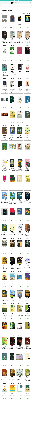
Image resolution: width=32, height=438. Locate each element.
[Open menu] (1, 3)
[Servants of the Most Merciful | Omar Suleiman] (19, 130)
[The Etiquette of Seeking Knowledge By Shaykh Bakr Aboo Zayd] (27, 308)
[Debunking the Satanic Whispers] (27, 99)
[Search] (30, 5)
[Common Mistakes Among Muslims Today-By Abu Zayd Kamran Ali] (12, 67)
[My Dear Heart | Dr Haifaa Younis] (12, 130)
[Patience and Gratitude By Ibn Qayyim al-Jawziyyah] (12, 372)
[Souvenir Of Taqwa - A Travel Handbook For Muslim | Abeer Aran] (27, 130)
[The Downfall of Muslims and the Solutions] (27, 420)
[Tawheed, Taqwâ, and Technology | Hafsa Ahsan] (19, 114)
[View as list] (24, 13)
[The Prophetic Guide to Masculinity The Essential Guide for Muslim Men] (19, 18)
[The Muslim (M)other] (27, 163)
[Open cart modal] (30, 3)
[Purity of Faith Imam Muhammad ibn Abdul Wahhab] (4, 420)
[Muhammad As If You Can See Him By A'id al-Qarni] (4, 308)
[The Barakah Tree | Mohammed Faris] (12, 146)
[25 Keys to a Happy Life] (19, 227)
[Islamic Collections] (16, 2)
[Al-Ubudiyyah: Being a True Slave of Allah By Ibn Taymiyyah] (4, 372)
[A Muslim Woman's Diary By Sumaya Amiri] (27, 405)
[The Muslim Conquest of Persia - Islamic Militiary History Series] (4, 130)
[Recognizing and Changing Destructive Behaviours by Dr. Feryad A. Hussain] (12, 34)
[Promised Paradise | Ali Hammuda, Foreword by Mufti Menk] (4, 211)
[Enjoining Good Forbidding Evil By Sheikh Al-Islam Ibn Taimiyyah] (27, 325)
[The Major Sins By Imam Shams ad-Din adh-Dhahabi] (27, 341)
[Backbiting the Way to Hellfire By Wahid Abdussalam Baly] (12, 341)
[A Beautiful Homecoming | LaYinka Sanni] (19, 163)
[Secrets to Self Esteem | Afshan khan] (4, 163)
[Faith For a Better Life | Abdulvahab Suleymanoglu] (27, 146)
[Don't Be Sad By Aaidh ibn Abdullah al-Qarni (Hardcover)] (27, 388)
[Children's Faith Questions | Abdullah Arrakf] (4, 195)
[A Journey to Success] (19, 211)
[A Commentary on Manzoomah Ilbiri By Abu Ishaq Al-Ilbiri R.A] (27, 50)
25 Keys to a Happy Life (20, 234)
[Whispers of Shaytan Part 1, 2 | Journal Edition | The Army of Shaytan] (12, 178)
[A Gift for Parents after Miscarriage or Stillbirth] (12, 227)
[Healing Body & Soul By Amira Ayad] (19, 308)
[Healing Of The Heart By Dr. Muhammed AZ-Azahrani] (19, 325)
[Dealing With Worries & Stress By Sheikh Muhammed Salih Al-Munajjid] (19, 341)
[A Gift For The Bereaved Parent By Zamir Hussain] (19, 372)
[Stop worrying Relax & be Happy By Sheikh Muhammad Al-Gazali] (12, 325)
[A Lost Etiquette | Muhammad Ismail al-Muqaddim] (19, 146)
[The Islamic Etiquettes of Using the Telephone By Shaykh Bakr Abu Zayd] (19, 260)
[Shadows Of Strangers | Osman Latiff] (27, 211)
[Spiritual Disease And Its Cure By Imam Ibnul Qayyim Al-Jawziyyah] (4, 18)
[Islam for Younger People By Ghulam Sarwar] (12, 293)
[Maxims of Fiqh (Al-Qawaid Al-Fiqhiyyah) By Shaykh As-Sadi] (4, 67)
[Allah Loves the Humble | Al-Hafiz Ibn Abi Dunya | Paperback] (19, 99)
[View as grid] (23, 13)
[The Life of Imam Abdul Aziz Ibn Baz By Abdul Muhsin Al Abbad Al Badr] (27, 243)
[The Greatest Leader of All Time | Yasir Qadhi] (19, 195)
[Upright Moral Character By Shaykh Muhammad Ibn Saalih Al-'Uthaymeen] (4, 293)
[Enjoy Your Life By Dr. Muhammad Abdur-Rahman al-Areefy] (12, 276)
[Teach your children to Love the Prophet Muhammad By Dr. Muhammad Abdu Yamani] (4, 356)
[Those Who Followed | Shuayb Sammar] (27, 178)
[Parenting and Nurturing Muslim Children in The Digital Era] (12, 405)
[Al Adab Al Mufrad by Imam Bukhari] (27, 293)
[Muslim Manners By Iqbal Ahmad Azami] (19, 293)
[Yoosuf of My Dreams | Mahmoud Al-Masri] (12, 114)
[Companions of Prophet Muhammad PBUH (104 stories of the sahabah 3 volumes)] (4, 114)
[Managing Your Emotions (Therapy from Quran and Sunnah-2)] (19, 34)
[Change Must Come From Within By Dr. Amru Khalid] (4, 341)
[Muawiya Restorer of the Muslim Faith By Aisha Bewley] (12, 356)
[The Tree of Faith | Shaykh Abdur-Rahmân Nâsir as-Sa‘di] (12, 195)
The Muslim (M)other (27, 170)
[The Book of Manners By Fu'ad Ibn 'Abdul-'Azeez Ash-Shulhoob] (4, 405)
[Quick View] (7, 16)
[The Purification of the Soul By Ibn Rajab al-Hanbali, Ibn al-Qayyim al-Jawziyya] (27, 18)
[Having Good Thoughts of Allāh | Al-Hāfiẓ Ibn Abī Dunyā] (12, 99)
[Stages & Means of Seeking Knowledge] (19, 405)
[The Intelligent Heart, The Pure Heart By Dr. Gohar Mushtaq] (27, 356)
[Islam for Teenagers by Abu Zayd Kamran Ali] (4, 50)
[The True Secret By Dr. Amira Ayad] (27, 227)
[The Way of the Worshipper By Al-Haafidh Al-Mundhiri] (19, 420)
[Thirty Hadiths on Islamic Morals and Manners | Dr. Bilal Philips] (19, 178)
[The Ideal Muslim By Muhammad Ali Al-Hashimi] (4, 34)
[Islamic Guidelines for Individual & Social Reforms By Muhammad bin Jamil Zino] (12, 388)
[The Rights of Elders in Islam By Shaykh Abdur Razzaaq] (12, 243)
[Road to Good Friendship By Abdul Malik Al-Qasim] (4, 388)
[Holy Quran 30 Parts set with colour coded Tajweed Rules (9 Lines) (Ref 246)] (19, 356)
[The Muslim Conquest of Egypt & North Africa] (27, 114)
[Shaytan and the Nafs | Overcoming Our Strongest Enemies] (12, 211)
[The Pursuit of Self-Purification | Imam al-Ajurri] (4, 178)
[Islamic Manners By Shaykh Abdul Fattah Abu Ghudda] (27, 260)
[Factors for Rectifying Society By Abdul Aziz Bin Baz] (4, 260)
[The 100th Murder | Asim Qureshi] (4, 227)
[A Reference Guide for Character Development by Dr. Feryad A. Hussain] (27, 34)
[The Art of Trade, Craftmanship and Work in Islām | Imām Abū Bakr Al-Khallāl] (12, 163)
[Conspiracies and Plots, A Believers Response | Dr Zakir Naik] (27, 195)
